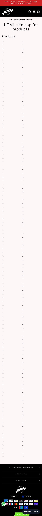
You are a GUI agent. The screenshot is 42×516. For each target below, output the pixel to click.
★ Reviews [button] (22, 514)
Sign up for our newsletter (21, 467)
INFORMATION (21, 480)
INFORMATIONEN (21, 474)
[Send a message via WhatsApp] (3, 503)
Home (11, 19)
